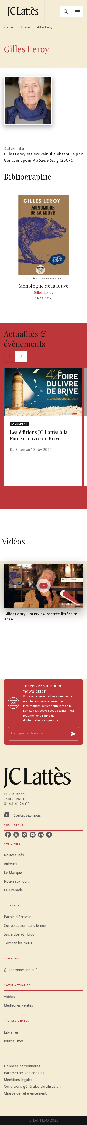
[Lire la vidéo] (43, 586)
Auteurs (25, 27)
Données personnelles (22, 1066)
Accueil (9, 27)
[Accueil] (24, 11)
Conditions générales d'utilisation (32, 1086)
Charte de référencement (25, 1093)
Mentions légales (18, 1080)
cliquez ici (51, 720)
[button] (43, 413)
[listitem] (8, 835)
